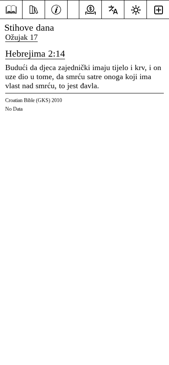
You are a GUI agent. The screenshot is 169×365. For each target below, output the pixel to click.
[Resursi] (33, 8)
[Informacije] (56, 8)
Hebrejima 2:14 (35, 53)
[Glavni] (11, 9)
